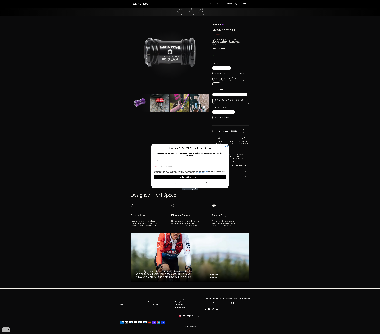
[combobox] (157, 167)
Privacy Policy (198, 172)
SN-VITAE (206, 171)
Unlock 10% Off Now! (190, 177)
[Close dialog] (226, 146)
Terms (203, 172)
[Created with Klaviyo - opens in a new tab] (190, 189)
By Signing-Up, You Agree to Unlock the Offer (190, 183)
